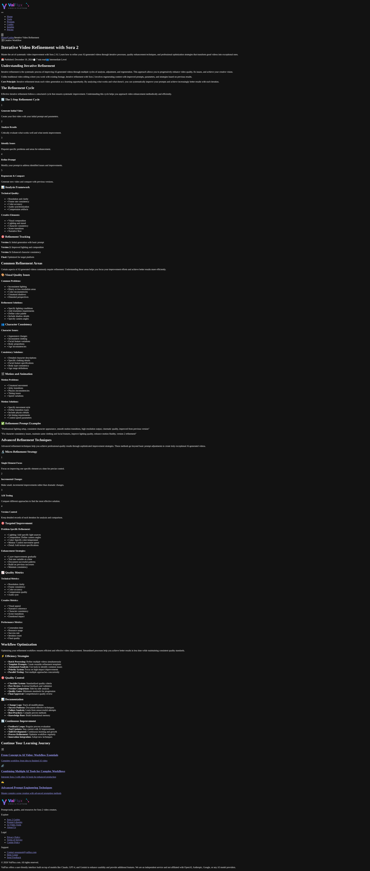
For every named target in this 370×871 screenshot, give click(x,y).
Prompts (10, 22)
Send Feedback (14, 857)
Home (10, 16)
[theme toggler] (2, 34)
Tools (9, 19)
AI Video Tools (14, 825)
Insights (10, 27)
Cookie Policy (13, 842)
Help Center (12, 855)
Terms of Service (14, 840)
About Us (11, 827)
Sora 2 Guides (13, 819)
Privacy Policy (13, 837)
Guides (10, 24)
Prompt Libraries (14, 822)
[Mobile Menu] (2, 12)
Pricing (10, 29)
